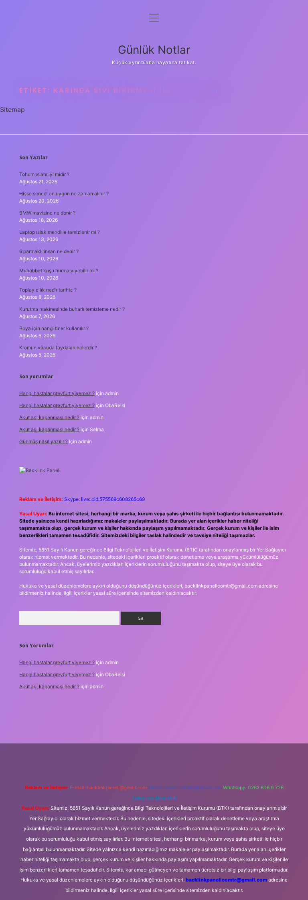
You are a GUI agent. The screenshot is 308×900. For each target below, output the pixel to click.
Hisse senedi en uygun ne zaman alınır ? (64, 194)
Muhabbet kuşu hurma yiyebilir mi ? (58, 271)
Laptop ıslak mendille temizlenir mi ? (59, 232)
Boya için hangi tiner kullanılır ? (54, 328)
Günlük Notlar (154, 50)
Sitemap (12, 109)
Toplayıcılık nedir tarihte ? (48, 290)
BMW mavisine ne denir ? (47, 213)
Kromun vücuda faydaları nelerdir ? (58, 348)
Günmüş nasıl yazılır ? (43, 441)
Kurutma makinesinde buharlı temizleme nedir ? (72, 309)
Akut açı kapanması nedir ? (49, 417)
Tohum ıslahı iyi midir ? (44, 174)
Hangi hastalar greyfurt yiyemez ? (57, 393)
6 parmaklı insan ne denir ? (49, 251)
